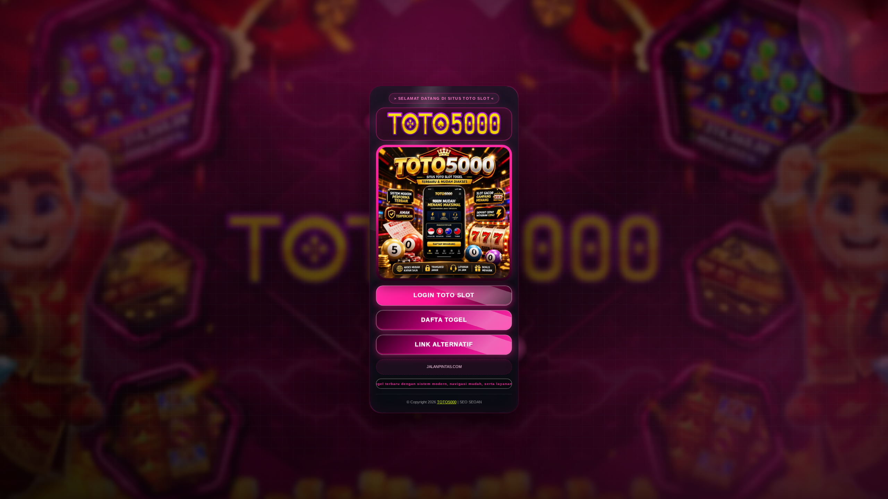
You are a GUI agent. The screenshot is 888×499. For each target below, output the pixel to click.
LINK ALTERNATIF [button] (444, 344)
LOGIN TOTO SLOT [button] (444, 295)
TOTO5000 (446, 402)
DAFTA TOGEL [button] (444, 320)
